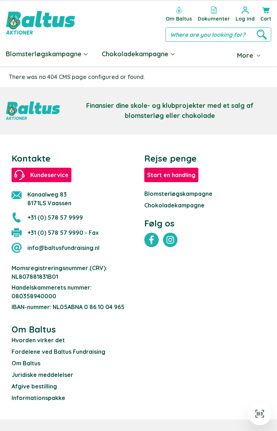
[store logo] (40, 22)
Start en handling (171, 175)
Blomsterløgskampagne (44, 54)
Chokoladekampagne (135, 54)
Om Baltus (26, 363)
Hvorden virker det (38, 340)
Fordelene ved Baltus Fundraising (58, 351)
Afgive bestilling (34, 386)
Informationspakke (38, 397)
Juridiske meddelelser (42, 374)
